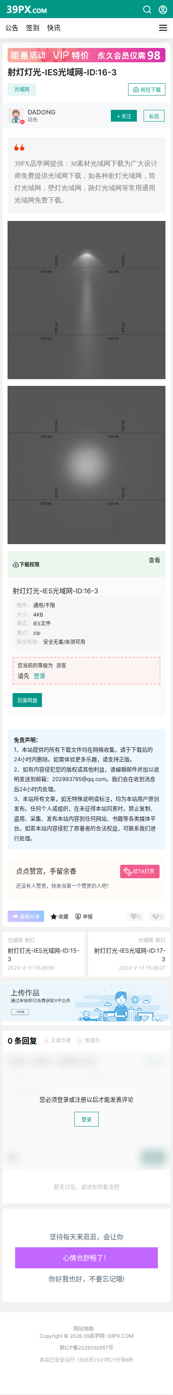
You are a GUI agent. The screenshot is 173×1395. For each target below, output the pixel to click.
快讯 (53, 28)
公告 (11, 28)
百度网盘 (27, 700)
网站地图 (83, 1329)
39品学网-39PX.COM (108, 1336)
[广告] (86, 986)
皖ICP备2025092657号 (86, 1348)
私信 (154, 116)
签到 (32, 28)
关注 (126, 116)
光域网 (21, 89)
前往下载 (151, 90)
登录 (39, 675)
